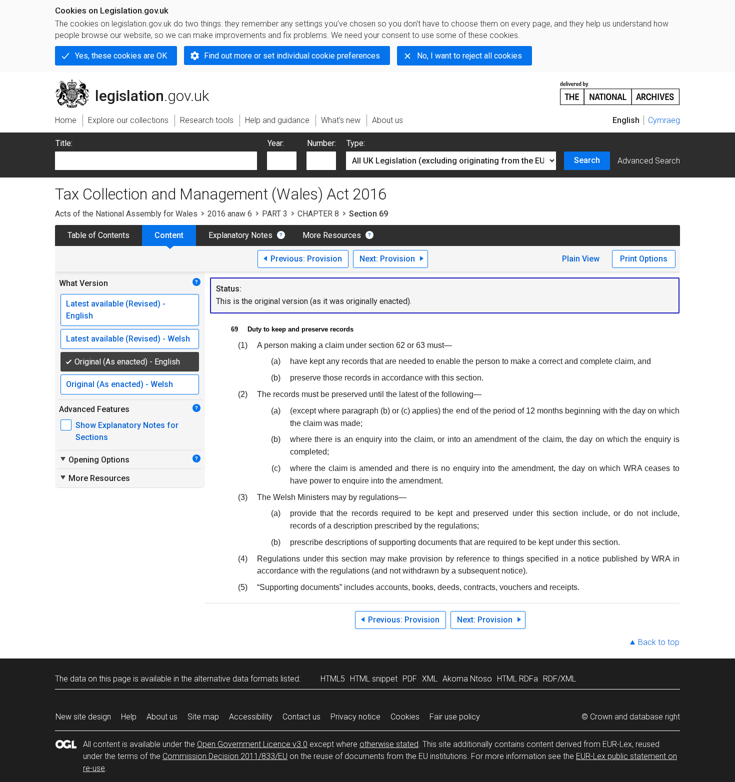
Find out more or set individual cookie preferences (292, 55)
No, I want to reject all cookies (469, 55)
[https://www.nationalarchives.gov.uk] (620, 89)
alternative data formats (236, 679)
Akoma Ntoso (467, 679)
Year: (276, 143)
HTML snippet (374, 679)
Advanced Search (649, 161)
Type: (355, 143)
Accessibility (250, 717)
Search (587, 160)
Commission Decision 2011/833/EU (225, 756)
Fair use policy (455, 717)
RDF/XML (559, 679)
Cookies (405, 717)
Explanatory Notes (240, 235)
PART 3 (275, 213)
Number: (321, 143)
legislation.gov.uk (138, 84)
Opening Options (94, 459)
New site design (83, 717)
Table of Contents (99, 235)
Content (169, 235)
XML (430, 679)
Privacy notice (355, 717)
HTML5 (332, 679)
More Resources (331, 235)
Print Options (644, 259)
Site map (203, 717)
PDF (409, 679)
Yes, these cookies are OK (121, 55)
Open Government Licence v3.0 (252, 744)
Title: (64, 143)
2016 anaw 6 (230, 213)
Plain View (581, 259)
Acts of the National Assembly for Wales (126, 213)
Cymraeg (664, 120)
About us (162, 717)
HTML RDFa (517, 679)
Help (128, 717)
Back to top (659, 642)
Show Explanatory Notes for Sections (127, 431)
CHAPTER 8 (318, 213)
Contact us (301, 717)
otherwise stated (389, 744)
